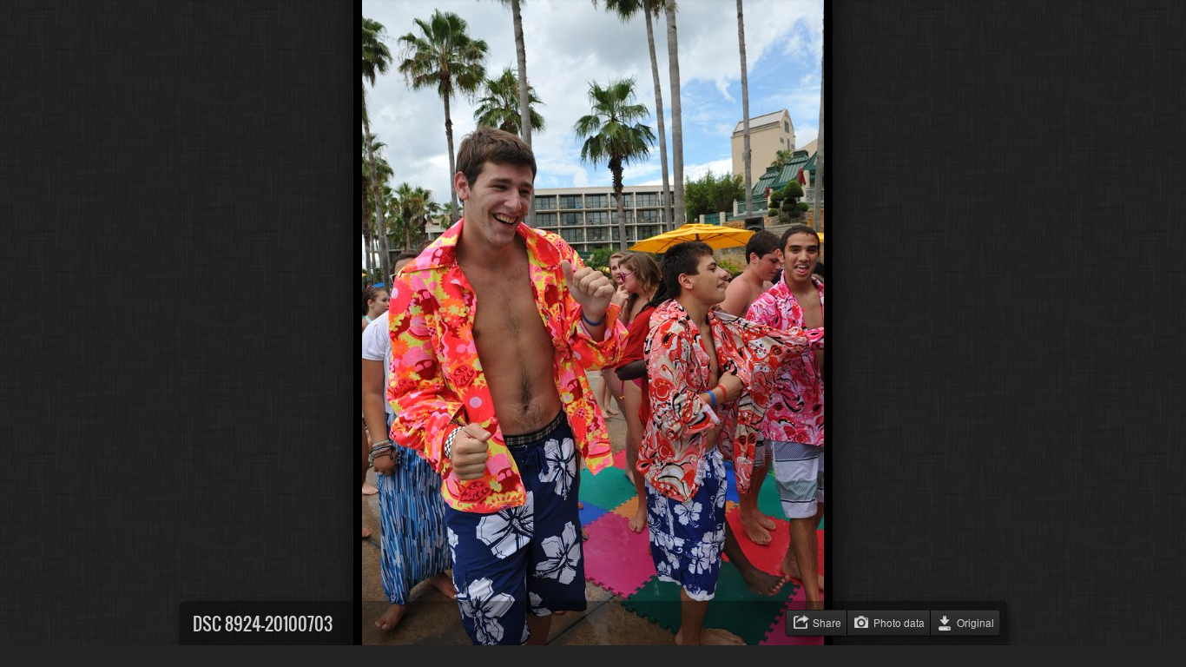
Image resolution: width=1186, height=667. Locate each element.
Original (975, 622)
